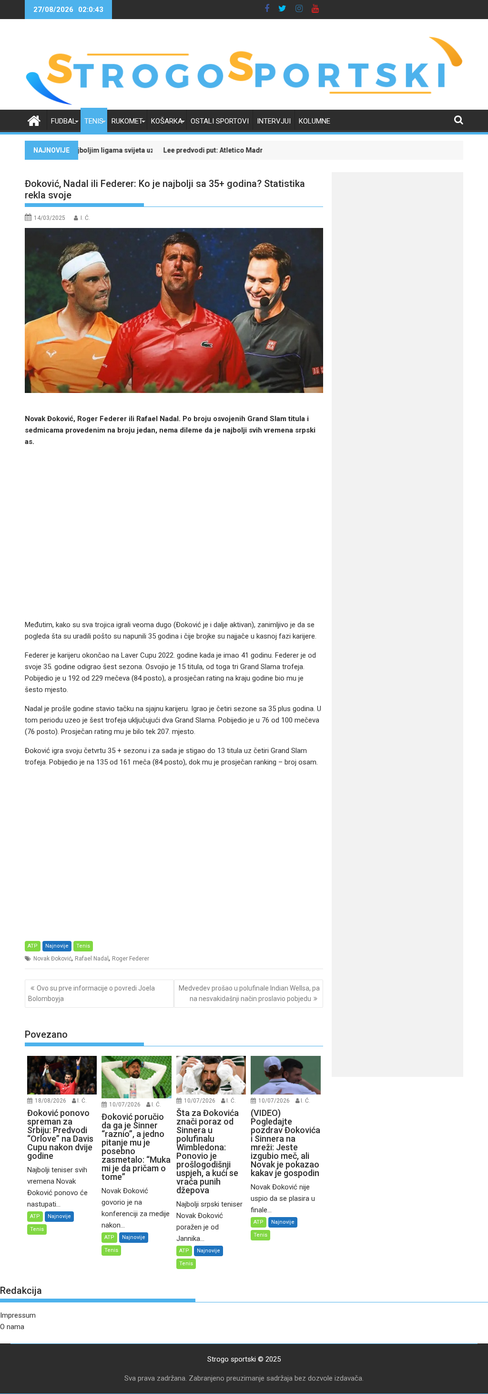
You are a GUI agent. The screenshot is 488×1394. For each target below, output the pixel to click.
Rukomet (127, 121)
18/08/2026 (50, 1100)
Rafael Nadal (92, 958)
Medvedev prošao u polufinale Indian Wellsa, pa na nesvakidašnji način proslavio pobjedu (249, 993)
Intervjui (274, 121)
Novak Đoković (52, 958)
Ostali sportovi (220, 121)
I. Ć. (85, 218)
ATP (33, 946)
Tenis (93, 121)
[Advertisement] (174, 533)
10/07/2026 (125, 1104)
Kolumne (314, 121)
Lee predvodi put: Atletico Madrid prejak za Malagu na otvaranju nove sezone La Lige (244, 150)
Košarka (167, 121)
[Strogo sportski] (244, 104)
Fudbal (63, 121)
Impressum (18, 1315)
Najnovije (57, 946)
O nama (12, 1326)
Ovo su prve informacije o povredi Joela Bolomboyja (91, 993)
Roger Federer (130, 958)
